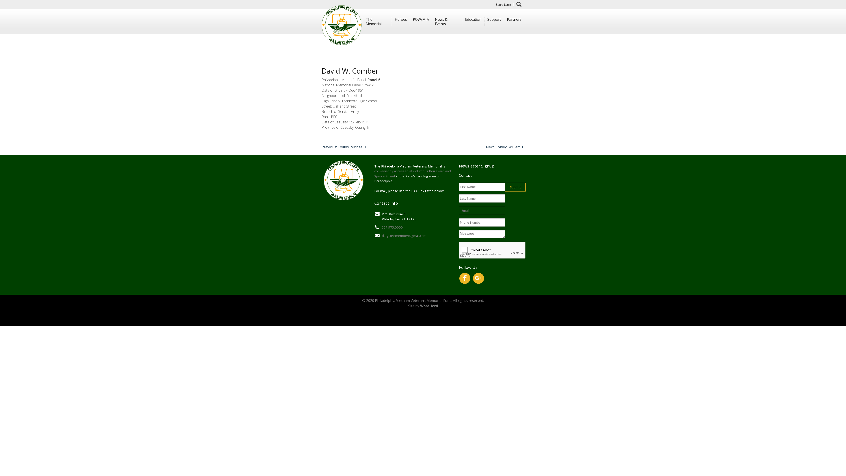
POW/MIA (421, 19)
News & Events (441, 21)
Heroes (401, 19)
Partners (514, 19)
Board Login (503, 4)
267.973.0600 (392, 227)
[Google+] (478, 278)
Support (494, 19)
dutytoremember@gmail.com (404, 235)
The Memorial (374, 21)
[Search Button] (518, 4)
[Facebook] (464, 278)
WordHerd (429, 305)
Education (473, 19)
